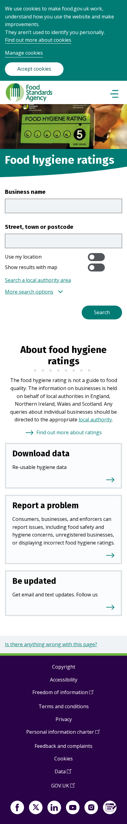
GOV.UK (63, 788)
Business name (25, 191)
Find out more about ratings (69, 432)
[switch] (96, 257)
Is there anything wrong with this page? (51, 644)
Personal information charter (63, 734)
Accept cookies (34, 68)
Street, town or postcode (39, 226)
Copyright (63, 666)
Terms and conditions (64, 706)
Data (63, 773)
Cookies (63, 758)
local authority (95, 419)
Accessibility (63, 679)
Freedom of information (62, 694)
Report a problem (45, 505)
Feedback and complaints (63, 746)
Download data (41, 454)
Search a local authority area (38, 280)
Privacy (63, 719)
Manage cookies (24, 52)
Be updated (34, 581)
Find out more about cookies (38, 40)
